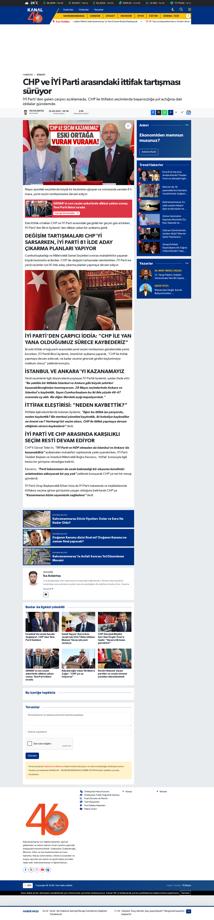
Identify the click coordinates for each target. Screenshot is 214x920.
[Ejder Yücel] (145, 289)
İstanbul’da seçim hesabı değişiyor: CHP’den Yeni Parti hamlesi (40, 637)
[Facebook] (25, 869)
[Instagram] (36, 869)
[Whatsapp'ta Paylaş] (164, 112)
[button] (188, 16)
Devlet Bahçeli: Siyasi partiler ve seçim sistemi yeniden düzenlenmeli (112, 674)
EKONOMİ (126, 16)
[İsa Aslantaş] (33, 578)
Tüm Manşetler (92, 802)
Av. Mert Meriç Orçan (168, 271)
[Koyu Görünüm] (173, 9)
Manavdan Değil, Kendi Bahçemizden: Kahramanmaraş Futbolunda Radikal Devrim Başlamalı (171, 292)
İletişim (163, 791)
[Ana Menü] (188, 9)
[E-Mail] (45, 594)
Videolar (84, 9)
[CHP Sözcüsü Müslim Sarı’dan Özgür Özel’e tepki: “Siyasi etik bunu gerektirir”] (114, 621)
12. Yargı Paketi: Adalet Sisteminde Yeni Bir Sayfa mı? (169, 277)
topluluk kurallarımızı (54, 766)
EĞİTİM (153, 16)
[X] (31, 869)
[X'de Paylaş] (158, 112)
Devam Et (47, 589)
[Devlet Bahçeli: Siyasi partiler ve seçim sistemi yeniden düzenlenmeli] (114, 658)
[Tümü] (186, 125)
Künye (129, 791)
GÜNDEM (95, 16)
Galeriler (68, 9)
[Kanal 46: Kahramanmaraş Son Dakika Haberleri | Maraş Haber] (35, 15)
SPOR (140, 16)
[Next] (48, 869)
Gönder (32, 755)
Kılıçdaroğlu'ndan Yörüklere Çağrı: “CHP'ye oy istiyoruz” (78, 674)
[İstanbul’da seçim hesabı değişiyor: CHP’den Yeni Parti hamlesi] (42, 621)
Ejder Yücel (162, 286)
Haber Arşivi (90, 809)
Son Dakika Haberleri (94, 805)
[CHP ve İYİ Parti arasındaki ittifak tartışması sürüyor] (78, 152)
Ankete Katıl (149, 152)
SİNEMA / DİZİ (171, 16)
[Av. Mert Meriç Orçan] (145, 274)
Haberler (28, 75)
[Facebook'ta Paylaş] (153, 112)
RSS (29, 885)
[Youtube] (42, 869)
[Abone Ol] (188, 112)
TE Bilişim (186, 885)
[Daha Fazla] (170, 112)
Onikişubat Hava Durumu (96, 791)
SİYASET (110, 16)
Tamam (185, 893)
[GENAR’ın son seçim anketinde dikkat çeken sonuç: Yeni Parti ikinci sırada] (42, 658)
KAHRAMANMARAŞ (73, 16)
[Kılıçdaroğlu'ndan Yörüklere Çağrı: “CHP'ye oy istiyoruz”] (78, 658)
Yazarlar (99, 9)
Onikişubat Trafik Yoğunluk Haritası (102, 795)
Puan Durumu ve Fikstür (96, 798)
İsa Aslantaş (52, 575)
